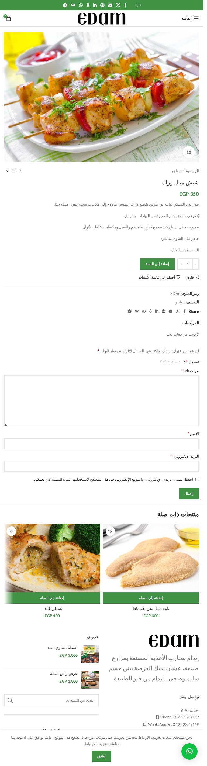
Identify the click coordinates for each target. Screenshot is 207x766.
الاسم (193, 433)
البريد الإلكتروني (185, 456)
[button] (151, 598)
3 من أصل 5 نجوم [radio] (170, 362)
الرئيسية (192, 170)
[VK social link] (73, 5)
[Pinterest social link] (102, 5)
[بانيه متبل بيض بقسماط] (151, 558)
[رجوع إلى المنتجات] (14, 170)
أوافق (101, 756)
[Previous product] (20, 170)
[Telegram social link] (65, 5)
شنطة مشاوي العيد (62, 647)
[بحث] (10, 700)
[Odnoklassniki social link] (88, 5)
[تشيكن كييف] (52, 558)
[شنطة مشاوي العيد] (90, 654)
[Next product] (7, 170)
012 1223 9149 (186, 716)
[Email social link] (110, 5)
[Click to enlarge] (189, 152)
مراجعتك (190, 370)
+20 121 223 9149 (183, 724)
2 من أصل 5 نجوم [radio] (174, 362)
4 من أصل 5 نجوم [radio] (166, 362)
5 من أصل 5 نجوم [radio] (162, 362)
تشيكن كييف (52, 608)
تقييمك (192, 362)
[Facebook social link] (125, 5)
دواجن (175, 170)
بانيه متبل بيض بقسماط (151, 608)
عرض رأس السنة (63, 673)
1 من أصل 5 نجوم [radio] (178, 362)
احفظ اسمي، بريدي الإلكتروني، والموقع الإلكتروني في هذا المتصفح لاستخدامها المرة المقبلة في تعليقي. (113, 479)
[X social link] (118, 5)
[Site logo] (101, 18)
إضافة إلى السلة (157, 264)
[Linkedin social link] (94, 5)
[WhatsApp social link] (81, 5)
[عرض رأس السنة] (90, 680)
